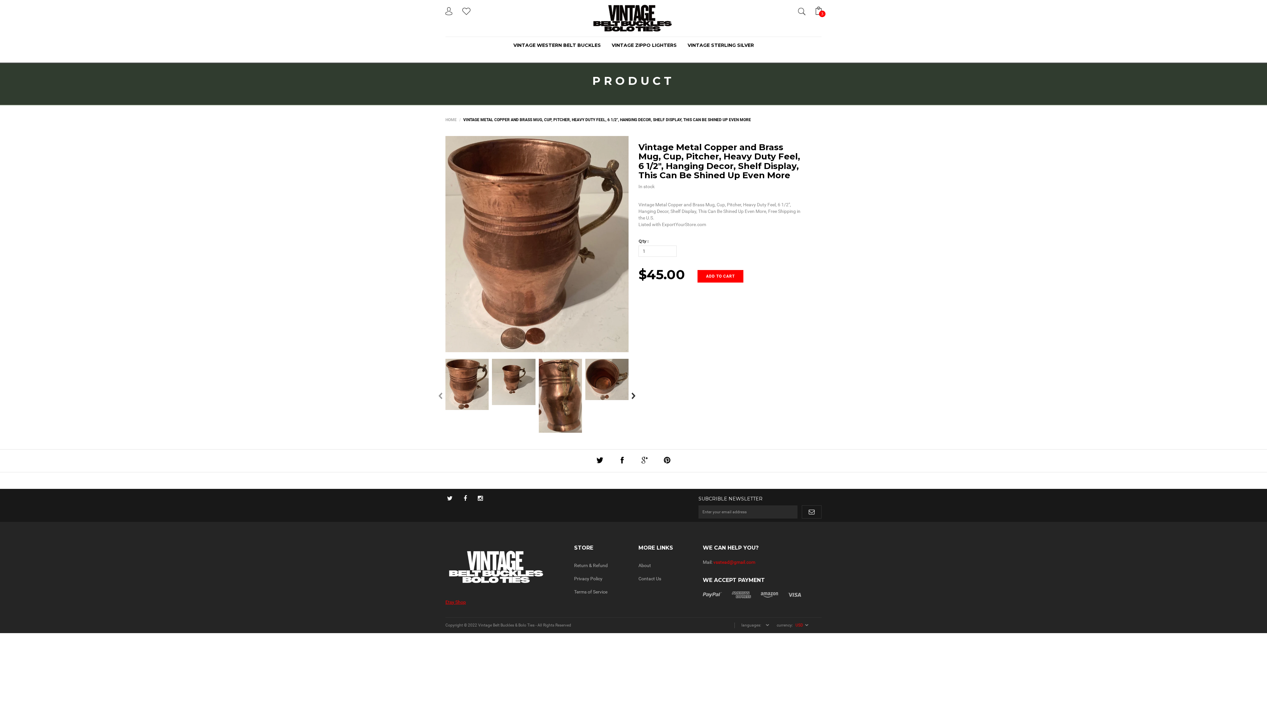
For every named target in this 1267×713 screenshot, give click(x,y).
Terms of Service (590, 591)
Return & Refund (591, 565)
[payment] (752, 594)
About (644, 565)
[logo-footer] (504, 567)
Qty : (643, 241)
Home (451, 120)
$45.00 (661, 274)
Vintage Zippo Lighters (644, 45)
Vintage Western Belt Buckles (557, 45)
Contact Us (649, 578)
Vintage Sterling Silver (721, 45)
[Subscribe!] (812, 512)
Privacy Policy (588, 578)
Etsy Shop (455, 602)
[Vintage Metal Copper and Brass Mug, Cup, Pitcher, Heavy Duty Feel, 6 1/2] (467, 384)
